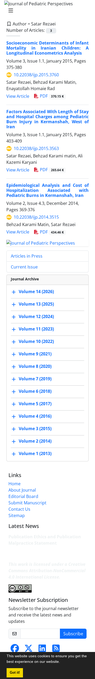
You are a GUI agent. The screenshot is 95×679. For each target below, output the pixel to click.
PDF (51, 96)
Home (14, 484)
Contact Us (19, 509)
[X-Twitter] (28, 650)
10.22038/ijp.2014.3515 (36, 217)
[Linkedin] (42, 650)
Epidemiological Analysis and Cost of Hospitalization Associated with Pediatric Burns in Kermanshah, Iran (47, 190)
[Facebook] (14, 650)
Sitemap (16, 515)
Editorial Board (23, 496)
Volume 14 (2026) (36, 291)
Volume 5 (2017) (35, 404)
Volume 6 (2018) (35, 391)
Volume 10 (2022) (36, 341)
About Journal (22, 490)
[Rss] (56, 650)
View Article (17, 96)
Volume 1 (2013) (35, 453)
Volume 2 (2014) (35, 441)
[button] (62, 662)
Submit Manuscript (27, 503)
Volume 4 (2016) (35, 416)
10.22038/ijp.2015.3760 (36, 75)
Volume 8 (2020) (35, 366)
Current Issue (24, 267)
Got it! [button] (15, 672)
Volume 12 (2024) (36, 316)
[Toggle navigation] (46, 10)
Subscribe (73, 634)
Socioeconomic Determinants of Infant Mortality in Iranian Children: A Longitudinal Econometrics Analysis (47, 48)
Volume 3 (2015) (35, 428)
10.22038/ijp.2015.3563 (36, 148)
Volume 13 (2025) (36, 304)
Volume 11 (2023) (36, 329)
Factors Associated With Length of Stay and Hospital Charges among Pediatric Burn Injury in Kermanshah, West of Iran (47, 119)
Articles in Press (26, 256)
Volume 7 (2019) (35, 379)
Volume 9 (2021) (35, 354)
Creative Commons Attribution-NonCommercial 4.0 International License (47, 570)
